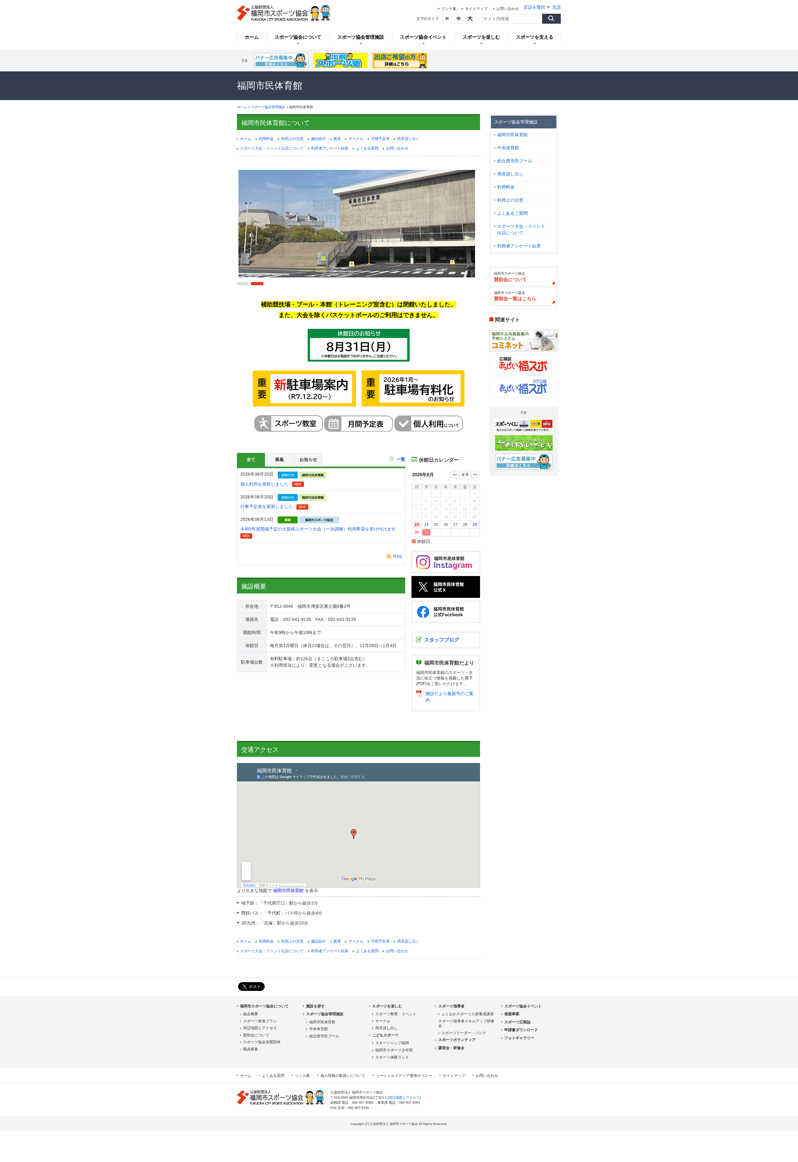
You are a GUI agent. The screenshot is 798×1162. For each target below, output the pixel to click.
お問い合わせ (507, 9)
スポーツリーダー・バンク (463, 1033)
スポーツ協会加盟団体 (262, 1042)
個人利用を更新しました (264, 484)
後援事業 (511, 1014)
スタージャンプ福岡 (392, 1043)
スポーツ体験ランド (392, 1057)
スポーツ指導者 (451, 1006)
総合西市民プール (514, 160)
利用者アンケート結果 (519, 245)
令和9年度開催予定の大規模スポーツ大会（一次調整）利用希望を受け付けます (318, 528)
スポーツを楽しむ (387, 1006)
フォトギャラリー (519, 1038)
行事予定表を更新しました (266, 506)
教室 (337, 139)
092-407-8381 (409, 1102)
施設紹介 (318, 139)
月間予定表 (380, 139)
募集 (279, 459)
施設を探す (315, 1006)
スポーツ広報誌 (517, 1022)
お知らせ (308, 459)
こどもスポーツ (385, 1035)
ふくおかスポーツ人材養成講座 (467, 1014)
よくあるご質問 (512, 213)
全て (251, 459)
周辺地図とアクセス (260, 1028)
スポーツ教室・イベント (395, 1014)
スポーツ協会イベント (523, 1006)
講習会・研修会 (451, 1048)
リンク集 (448, 9)
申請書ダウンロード (521, 1030)
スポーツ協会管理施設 (268, 107)
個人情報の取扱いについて (342, 1075)
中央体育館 (508, 147)
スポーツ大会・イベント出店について (272, 148)
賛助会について (256, 1035)
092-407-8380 (362, 1102)
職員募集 (250, 1049)
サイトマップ (476, 9)
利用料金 (506, 187)
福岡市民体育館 (512, 134)
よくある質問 (367, 148)
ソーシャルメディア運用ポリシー (404, 1075)
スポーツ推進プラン (260, 1021)
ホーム (242, 107)
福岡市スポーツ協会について (264, 1006)
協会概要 (250, 1014)
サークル (356, 139)
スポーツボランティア (457, 1040)
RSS (397, 556)
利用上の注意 (510, 200)
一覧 (401, 459)
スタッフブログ (441, 639)
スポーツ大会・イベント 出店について (523, 229)
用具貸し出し (510, 173)
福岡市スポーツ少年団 (394, 1050)
